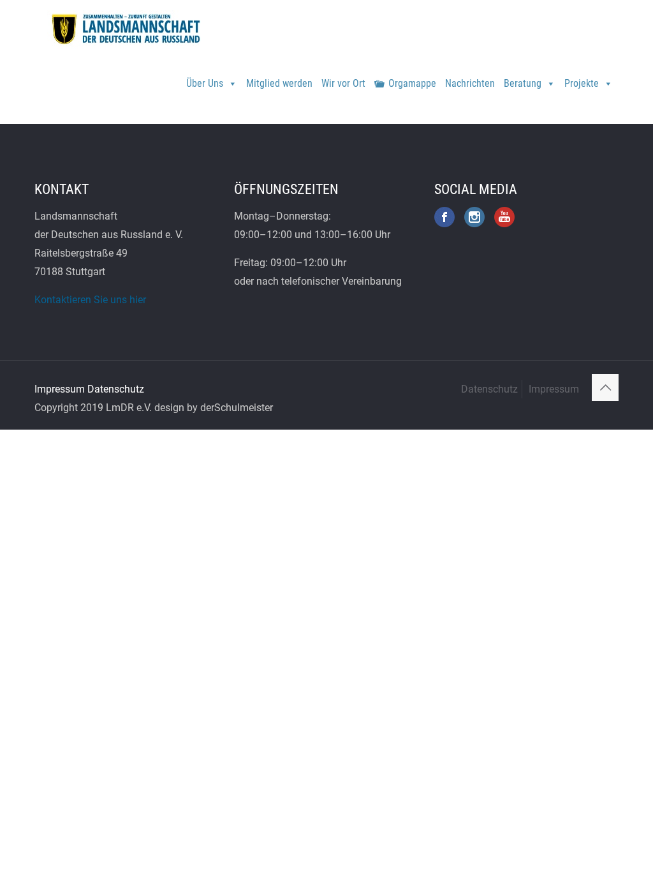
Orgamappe (412, 83)
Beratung (522, 83)
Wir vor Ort (343, 83)
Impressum (59, 389)
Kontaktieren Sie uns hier (90, 300)
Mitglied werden (279, 83)
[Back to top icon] (605, 387)
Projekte (581, 83)
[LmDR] (124, 28)
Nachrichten (470, 83)
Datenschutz (115, 389)
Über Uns (204, 83)
